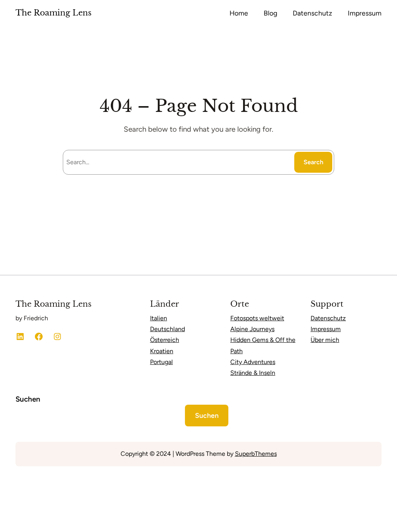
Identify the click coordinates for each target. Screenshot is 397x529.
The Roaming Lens (53, 12)
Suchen (28, 399)
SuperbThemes (256, 453)
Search (313, 162)
